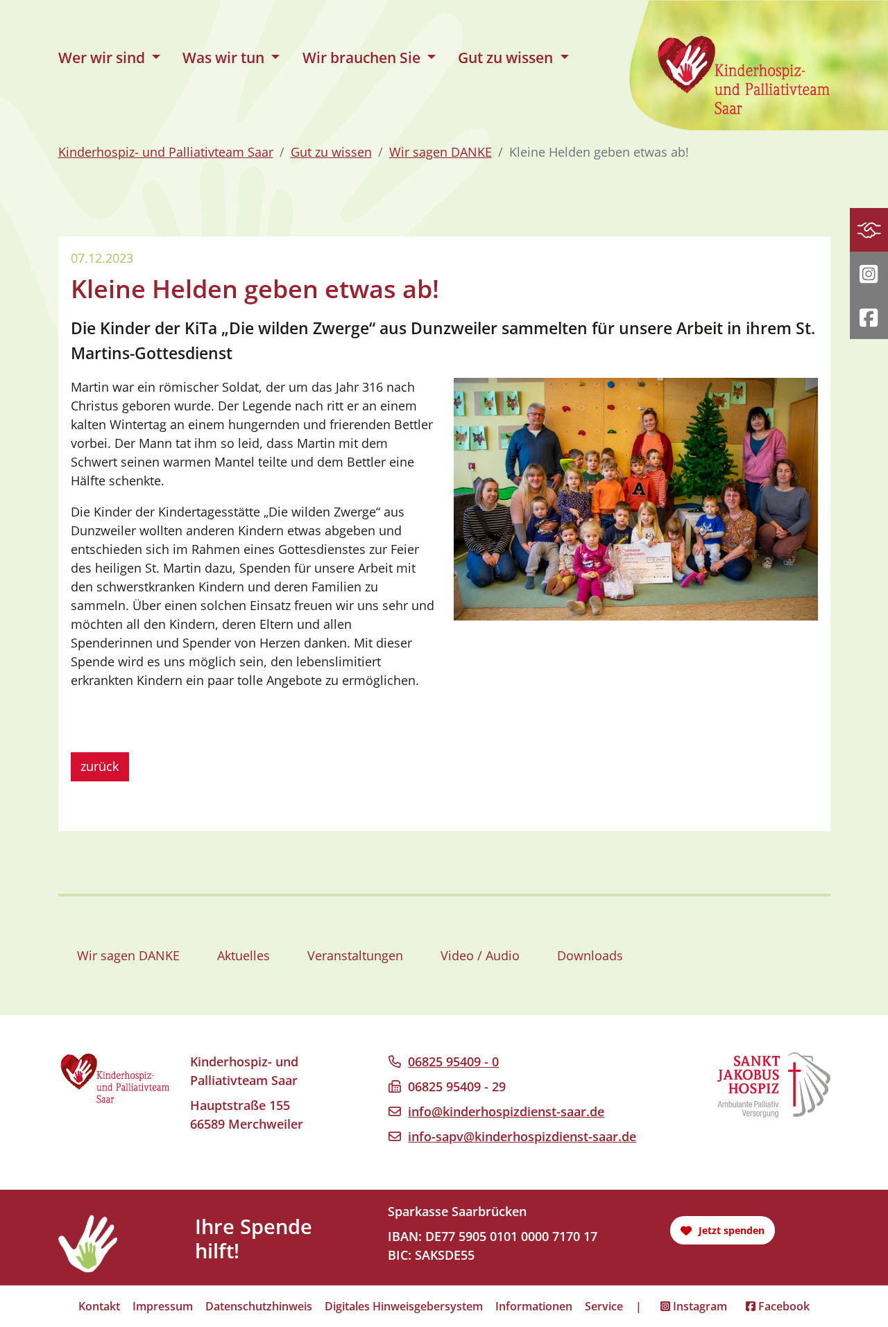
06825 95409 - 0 (453, 1061)
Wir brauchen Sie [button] (363, 57)
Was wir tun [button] (225, 57)
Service (604, 1306)
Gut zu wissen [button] (507, 57)
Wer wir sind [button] (103, 57)
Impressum (163, 1306)
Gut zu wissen (331, 152)
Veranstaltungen (355, 955)
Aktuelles (243, 955)
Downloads (590, 955)
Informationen (533, 1306)
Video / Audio (480, 955)
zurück (99, 766)
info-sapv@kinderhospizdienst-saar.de (522, 1136)
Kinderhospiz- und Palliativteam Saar (165, 152)
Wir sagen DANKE (440, 152)
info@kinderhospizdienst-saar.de (506, 1111)
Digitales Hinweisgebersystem (404, 1306)
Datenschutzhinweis (258, 1306)
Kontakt (99, 1306)
